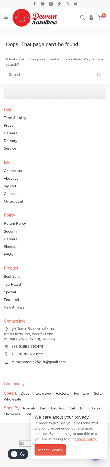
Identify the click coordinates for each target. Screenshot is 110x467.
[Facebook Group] (42, 3)
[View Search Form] (82, 17)
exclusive (43, 393)
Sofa (98, 393)
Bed (43, 408)
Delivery (10, 141)
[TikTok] (59, 3)
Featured (11, 300)
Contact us (13, 171)
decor (26, 393)
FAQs (8, 254)
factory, (62, 393)
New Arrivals (14, 307)
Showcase (12, 414)
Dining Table (90, 408)
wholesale (12, 399)
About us (11, 178)
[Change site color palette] (18, 454)
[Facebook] (34, 3)
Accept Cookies (50, 450)
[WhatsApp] (67, 3)
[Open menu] (6, 17)
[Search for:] (55, 75)
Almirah (29, 408)
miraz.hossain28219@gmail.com (39, 362)
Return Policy (15, 223)
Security (10, 231)
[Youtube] (75, 3)
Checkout (12, 194)
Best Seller (13, 276)
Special (10, 292)
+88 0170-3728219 (27, 354)
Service (10, 148)
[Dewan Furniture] (34, 17)
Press (8, 125)
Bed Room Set (63, 408)
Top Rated (12, 284)
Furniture (81, 393)
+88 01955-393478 (27, 346)
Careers (10, 133)
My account (13, 201)
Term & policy (15, 118)
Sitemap (10, 247)
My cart (10, 186)
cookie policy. (86, 439)
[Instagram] (50, 3)
